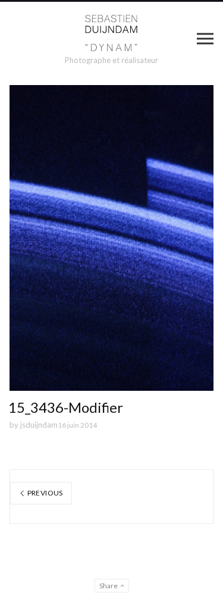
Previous (44, 492)
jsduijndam (39, 424)
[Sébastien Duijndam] (111, 33)
